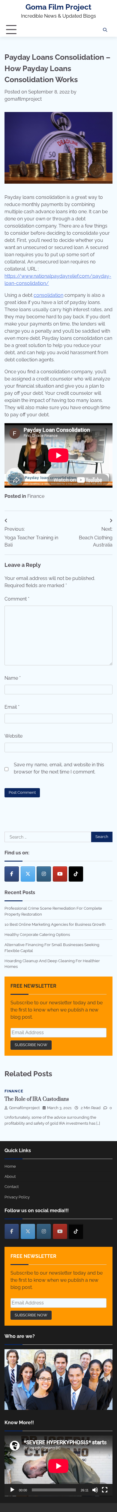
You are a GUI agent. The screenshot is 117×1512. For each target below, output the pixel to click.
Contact (11, 1186)
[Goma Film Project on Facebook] (11, 874)
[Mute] (95, 1490)
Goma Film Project (59, 7)
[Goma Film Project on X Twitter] (28, 874)
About (10, 1176)
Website (13, 736)
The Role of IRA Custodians (36, 1099)
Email (12, 707)
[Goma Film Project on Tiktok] (76, 874)
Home (10, 1166)
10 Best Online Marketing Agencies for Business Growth (55, 924)
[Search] (105, 29)
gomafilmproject (23, 99)
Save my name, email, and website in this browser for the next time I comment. (59, 768)
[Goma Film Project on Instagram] (44, 874)
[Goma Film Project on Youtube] (60, 874)
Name (12, 678)
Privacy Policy (17, 1197)
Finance (35, 496)
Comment (16, 599)
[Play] (12, 1490)
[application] (58, 1466)
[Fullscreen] (105, 1490)
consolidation (48, 295)
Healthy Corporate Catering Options (37, 934)
